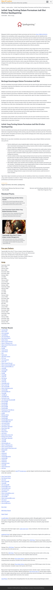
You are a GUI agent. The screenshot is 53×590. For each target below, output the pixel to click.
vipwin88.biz (4, 335)
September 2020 (5, 313)
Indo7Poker (4, 491)
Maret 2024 (4, 270)
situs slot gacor (5, 489)
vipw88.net (4, 395)
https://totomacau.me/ (7, 388)
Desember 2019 (5, 318)
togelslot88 (4, 370)
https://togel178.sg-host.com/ (9, 345)
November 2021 (5, 298)
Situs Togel (4, 331)
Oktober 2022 (4, 285)
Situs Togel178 (5, 385)
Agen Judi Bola (5, 494)
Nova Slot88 (4, 401)
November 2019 (5, 320)
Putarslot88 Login (6, 486)
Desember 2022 (5, 283)
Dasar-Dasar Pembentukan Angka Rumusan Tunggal (14, 254)
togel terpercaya (5, 466)
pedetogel (4, 453)
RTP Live (3, 358)
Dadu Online (4, 431)
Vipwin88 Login (5, 383)
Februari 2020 (4, 316)
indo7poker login (5, 411)
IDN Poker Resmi (6, 510)
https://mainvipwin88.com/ (8, 365)
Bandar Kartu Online (6, 436)
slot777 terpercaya (21, 471)
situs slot (3, 479)
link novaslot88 (5, 386)
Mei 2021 (3, 303)
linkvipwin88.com (5, 443)
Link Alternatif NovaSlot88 (8, 400)
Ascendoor (31, 587)
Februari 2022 (4, 295)
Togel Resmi (4, 351)
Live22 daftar (5, 518)
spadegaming (21, 184)
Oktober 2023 (4, 275)
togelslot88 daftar (6, 456)
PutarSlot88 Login (6, 421)
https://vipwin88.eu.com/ (7, 493)
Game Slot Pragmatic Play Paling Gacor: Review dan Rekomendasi (18, 253)
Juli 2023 (3, 276)
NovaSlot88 (4, 403)
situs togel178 (5, 360)
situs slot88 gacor (6, 503)
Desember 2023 (5, 271)
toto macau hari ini (34, 571)
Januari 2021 (4, 306)
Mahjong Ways (5, 415)
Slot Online (14, 184)
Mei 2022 (3, 293)
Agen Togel (4, 514)
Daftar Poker (4, 340)
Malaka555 (4, 450)
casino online (4, 183)
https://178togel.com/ (7, 343)
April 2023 (4, 278)
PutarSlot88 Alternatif (7, 420)
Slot (2, 353)
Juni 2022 (3, 291)
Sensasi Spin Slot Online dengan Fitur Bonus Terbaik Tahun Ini (17, 256)
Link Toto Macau (5, 336)
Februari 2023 (4, 280)
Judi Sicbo (4, 433)
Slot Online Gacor (5, 338)
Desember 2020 (5, 308)
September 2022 (5, 286)
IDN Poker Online (5, 356)
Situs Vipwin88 (5, 481)
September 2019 (5, 323)
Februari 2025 (4, 268)
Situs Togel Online (6, 476)
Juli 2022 (3, 290)
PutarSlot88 (4, 408)
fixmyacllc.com (5, 398)
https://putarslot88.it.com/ (8, 498)
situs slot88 (4, 496)
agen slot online (5, 501)
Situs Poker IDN (5, 428)
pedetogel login (5, 463)
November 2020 (5, 310)
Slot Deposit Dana (6, 478)
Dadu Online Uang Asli (7, 435)
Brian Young (11, 15)
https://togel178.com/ (7, 363)
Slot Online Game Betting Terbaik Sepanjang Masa (14, 258)
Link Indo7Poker (5, 423)
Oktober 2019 (4, 321)
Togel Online (4, 350)
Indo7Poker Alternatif (6, 426)
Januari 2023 (4, 281)
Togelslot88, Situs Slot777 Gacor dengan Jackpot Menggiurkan (17, 251)
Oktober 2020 (4, 311)
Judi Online (8, 184)
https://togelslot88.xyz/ (7, 366)
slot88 (3, 413)
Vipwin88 (3, 371)
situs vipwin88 (5, 333)
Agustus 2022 (4, 288)
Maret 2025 (4, 266)
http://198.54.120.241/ (41, 34)
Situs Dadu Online (19, 558)
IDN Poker (4, 346)
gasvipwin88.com (5, 391)
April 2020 (4, 315)
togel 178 (3, 361)
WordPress (41, 587)
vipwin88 (3, 368)
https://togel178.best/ (7, 341)
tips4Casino (6, 1)
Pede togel (4, 355)
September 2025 (5, 265)
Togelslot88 (4, 330)
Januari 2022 (4, 296)
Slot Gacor (4, 378)
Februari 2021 (4, 305)
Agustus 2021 (4, 301)
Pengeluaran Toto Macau (7, 410)
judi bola (3, 468)
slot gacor (4, 499)
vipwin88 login (5, 396)
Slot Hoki (4, 507)
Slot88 (3, 348)
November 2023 (5, 273)
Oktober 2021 (4, 300)
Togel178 (3, 376)
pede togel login (24, 528)
